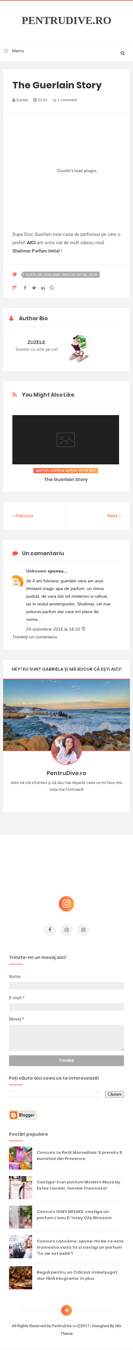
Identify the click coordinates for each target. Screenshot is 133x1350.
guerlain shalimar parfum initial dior (61, 275)
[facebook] (50, 930)
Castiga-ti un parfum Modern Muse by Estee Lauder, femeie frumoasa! (78, 1185)
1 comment (66, 100)
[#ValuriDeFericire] (67, 799)
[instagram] (66, 930)
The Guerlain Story (66, 479)
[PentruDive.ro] (75, 799)
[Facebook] (84, 799)
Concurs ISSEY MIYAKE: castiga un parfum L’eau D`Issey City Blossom (74, 1215)
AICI (31, 242)
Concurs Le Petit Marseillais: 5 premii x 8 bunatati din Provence (79, 1156)
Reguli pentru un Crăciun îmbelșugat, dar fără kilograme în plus (77, 1275)
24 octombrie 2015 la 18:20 (53, 629)
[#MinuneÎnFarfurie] (58, 799)
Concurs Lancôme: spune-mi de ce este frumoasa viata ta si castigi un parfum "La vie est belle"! (80, 1247)
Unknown (37, 570)
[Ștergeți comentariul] (83, 629)
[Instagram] (49, 799)
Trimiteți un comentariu (34, 636)
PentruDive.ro (66, 20)
